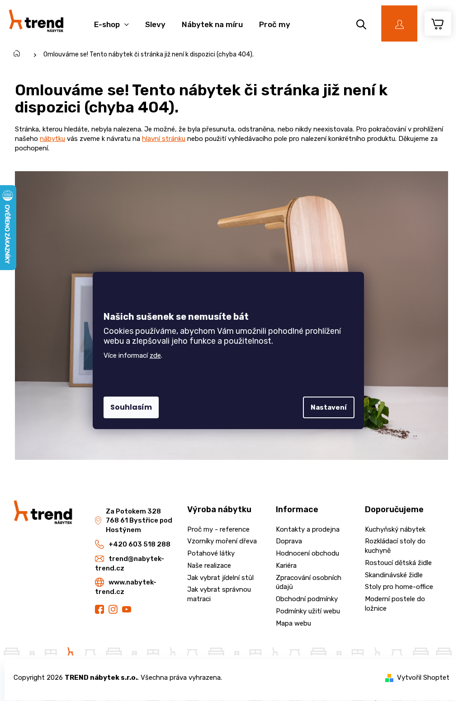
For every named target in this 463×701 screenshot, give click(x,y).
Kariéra (286, 565)
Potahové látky (211, 553)
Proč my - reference (218, 529)
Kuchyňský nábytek (395, 529)
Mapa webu (293, 623)
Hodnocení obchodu (307, 553)
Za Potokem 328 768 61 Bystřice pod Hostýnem (139, 520)
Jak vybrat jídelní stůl (220, 578)
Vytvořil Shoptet (423, 677)
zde (155, 355)
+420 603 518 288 (139, 544)
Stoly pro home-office (399, 587)
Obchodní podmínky (307, 599)
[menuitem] (111, 20)
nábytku (52, 139)
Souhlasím (131, 407)
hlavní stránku (163, 139)
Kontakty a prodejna (308, 529)
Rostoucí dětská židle (398, 563)
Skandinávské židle (394, 575)
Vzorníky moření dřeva (222, 541)
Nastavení (329, 407)
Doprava (289, 541)
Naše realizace (209, 565)
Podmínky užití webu (308, 611)
